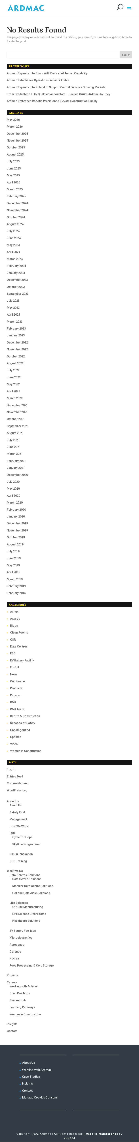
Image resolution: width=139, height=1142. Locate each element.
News (14, 674)
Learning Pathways (22, 1007)
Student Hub (18, 1000)
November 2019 (17, 530)
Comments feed (17, 783)
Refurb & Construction (25, 716)
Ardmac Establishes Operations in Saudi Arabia (38, 80)
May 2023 (13, 307)
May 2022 (13, 384)
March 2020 (15, 502)
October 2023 (16, 287)
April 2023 (13, 314)
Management (18, 819)
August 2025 (15, 154)
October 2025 (16, 147)
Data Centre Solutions (26, 879)
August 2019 (15, 544)
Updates (15, 737)
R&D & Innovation (21, 854)
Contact (12, 1031)
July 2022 (13, 370)
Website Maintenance (102, 1133)
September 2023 (18, 293)
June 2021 (14, 447)
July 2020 (13, 481)
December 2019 (17, 523)
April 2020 (13, 495)
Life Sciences (19, 903)
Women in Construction (25, 751)
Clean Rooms (19, 632)
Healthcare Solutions (26, 920)
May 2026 (13, 119)
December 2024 (17, 203)
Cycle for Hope (22, 837)
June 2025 (14, 168)
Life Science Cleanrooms (29, 914)
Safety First (17, 812)
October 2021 (16, 419)
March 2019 (15, 579)
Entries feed (15, 776)
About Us (13, 801)
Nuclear (15, 958)
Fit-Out (14, 667)
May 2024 (13, 245)
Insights (12, 1024)
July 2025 (13, 161)
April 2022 (13, 391)
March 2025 (15, 189)
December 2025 (17, 133)
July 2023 (13, 300)
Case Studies (31, 1076)
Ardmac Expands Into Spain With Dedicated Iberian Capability (47, 73)
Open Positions (20, 993)
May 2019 (13, 565)
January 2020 (16, 516)
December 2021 (17, 405)
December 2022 (17, 342)
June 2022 (14, 377)
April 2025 (13, 182)
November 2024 (17, 210)
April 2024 (13, 252)
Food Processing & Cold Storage (32, 965)
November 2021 (17, 412)
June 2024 (14, 238)
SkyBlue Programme (25, 844)
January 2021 (16, 467)
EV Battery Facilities (23, 930)
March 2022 (15, 398)
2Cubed (69, 1138)
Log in (11, 769)
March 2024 (15, 259)
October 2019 (16, 537)
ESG (13, 653)
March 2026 (15, 126)
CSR (13, 639)
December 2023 (17, 280)
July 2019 (13, 551)
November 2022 (17, 349)
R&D (13, 702)
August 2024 (15, 224)
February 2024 (16, 266)
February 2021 (16, 461)
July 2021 (13, 440)
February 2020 (16, 509)
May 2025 (13, 175)
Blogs (14, 625)
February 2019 (16, 586)
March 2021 (15, 454)
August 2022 (15, 363)
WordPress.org (17, 790)
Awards (15, 618)
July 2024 (13, 231)
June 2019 (14, 558)
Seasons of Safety (22, 723)
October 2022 (16, 356)
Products (16, 688)
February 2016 (16, 593)
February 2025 (16, 196)
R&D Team (17, 709)
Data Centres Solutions (25, 875)
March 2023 (15, 321)
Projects (12, 975)
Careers (12, 982)
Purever (15, 695)
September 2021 (18, 426)
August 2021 (15, 433)
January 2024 (16, 273)
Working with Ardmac (24, 986)
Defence (15, 951)
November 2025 (17, 140)
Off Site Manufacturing (27, 907)
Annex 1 (15, 611)
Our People (17, 681)
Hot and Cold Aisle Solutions (31, 893)
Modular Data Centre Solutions (32, 886)
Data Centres (19, 646)
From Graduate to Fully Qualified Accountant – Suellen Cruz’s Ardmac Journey (58, 94)
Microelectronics (21, 937)
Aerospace (17, 944)
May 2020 (13, 488)
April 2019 (13, 572)
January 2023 (16, 335)
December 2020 (17, 475)
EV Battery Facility (22, 660)
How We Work (19, 826)
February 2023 (16, 328)
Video (14, 744)
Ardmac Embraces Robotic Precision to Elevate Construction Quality (52, 101)
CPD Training (18, 861)
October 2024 (16, 217)
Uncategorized (20, 730)
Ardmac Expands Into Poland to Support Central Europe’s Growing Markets (56, 87)
